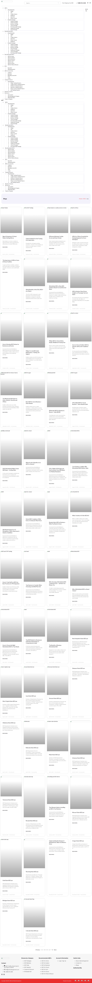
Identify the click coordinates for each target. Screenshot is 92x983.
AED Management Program (13, 96)
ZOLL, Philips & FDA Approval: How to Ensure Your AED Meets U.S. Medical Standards (57, 470)
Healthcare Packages (15, 50)
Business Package (14, 24)
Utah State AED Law (8, 880)
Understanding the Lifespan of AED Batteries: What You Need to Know (57, 842)
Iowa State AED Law (31, 696)
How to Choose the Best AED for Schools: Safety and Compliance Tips (80, 346)
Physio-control (14, 18)
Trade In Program (8, 99)
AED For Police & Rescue (13, 64)
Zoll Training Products (15, 90)
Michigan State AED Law (9, 900)
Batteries (10, 74)
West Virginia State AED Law (10, 701)
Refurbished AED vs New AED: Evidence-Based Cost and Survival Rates (57, 287)
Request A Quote (9, 91)
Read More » (5, 247)
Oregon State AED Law (78, 841)
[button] (42, 100)
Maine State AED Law (54, 754)
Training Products (9, 79)
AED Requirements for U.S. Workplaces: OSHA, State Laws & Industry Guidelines (11, 531)
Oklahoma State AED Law (9, 723)
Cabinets (10, 72)
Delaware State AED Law (78, 668)
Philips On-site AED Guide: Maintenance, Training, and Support (32, 352)
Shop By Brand (11, 81)
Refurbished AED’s (9, 31)
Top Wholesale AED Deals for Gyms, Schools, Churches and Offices (10, 400)
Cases (9, 78)
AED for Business (11, 59)
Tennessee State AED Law (9, 800)
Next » (55, 949)
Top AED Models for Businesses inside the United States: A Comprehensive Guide (34, 641)
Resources (7, 93)
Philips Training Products (16, 83)
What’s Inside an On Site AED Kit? (80, 515)
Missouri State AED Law (78, 812)
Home (80, 198)
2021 (84, 198)
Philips (12, 11)
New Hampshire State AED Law (80, 638)
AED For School (11, 63)
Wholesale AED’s (11, 97)
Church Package (14, 25)
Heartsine (13, 16)
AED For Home (11, 56)
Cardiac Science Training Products (18, 84)
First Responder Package (16, 26)
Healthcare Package (15, 28)
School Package (14, 29)
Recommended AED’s (9, 54)
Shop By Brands (11, 9)
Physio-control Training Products (18, 88)
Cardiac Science (14, 14)
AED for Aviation (11, 57)
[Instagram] (90, 2)
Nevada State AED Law (31, 820)
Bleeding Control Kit (12, 75)
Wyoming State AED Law (32, 871)
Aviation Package (14, 22)
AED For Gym (10, 61)
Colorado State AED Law (32, 930)
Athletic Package (14, 21)
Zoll (11, 12)
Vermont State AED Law (55, 698)
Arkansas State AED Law (78, 758)
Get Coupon (10, 94)
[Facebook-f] (87, 2)
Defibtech (13, 15)
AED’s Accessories (9, 70)
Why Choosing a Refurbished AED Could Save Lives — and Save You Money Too (57, 583)
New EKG (10, 68)
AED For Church (11, 60)
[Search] (58, 3)
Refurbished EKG (11, 69)
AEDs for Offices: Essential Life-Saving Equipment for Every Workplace (80, 238)
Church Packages (14, 51)
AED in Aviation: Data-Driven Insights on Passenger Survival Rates (80, 293)
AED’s (6, 8)
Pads (9, 76)
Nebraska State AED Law (32, 747)
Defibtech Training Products (17, 85)
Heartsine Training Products (16, 87)
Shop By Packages (11, 19)
